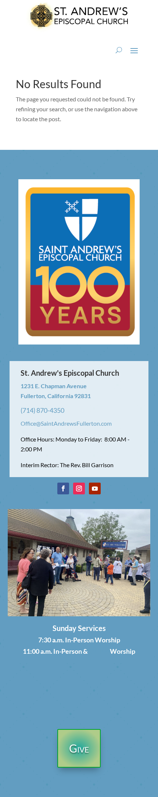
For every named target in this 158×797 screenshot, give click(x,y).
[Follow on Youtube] (95, 488)
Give (79, 748)
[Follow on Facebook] (63, 488)
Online (99, 651)
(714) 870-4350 (42, 410)
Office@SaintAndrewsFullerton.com (66, 423)
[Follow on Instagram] (79, 488)
